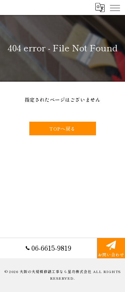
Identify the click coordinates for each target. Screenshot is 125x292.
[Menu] (114, 7)
